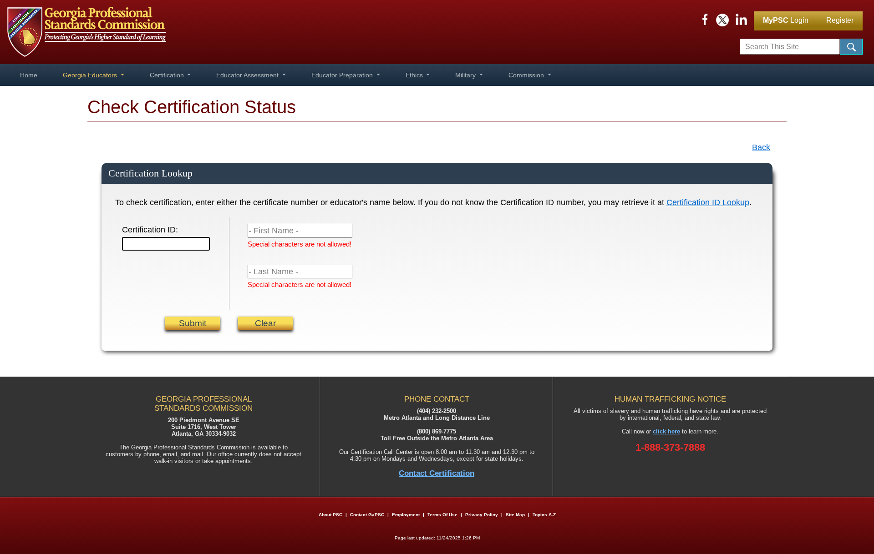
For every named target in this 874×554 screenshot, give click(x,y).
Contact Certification (436, 473)
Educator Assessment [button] (248, 75)
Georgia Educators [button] (91, 75)
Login (785, 20)
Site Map (515, 514)
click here (666, 431)
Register (840, 20)
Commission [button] (527, 75)
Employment (406, 514)
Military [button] (466, 75)
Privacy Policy (481, 514)
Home (28, 75)
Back (761, 147)
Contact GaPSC (367, 514)
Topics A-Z (544, 514)
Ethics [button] (415, 75)
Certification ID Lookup (707, 202)
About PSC (330, 514)
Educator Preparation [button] (343, 75)
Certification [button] (168, 75)
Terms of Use (442, 514)
